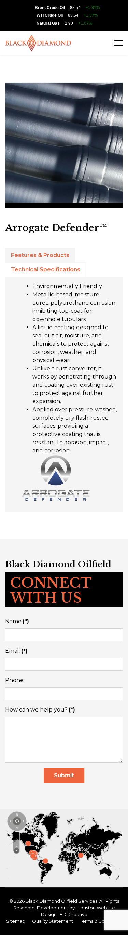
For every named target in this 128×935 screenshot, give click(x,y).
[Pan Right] (23, 820)
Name (17, 621)
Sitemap (15, 921)
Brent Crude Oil (50, 7)
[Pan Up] (17, 814)
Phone (14, 680)
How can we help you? (40, 709)
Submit (64, 775)
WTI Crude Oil (50, 15)
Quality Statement (52, 921)
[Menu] (118, 43)
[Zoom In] (16, 836)
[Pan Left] (11, 820)
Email (16, 651)
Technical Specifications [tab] (45, 269)
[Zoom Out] (16, 851)
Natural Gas (48, 23)
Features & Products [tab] (40, 255)
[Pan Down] (17, 826)
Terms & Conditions (101, 921)
